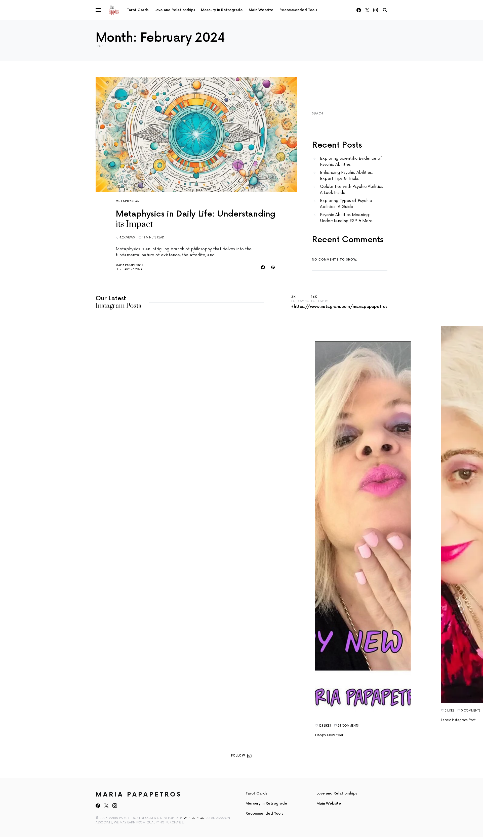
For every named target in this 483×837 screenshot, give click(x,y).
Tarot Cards (256, 793)
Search (317, 113)
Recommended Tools (264, 813)
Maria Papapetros (129, 265)
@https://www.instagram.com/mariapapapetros (339, 306)
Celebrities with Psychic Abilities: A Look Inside (352, 189)
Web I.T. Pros (194, 818)
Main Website (328, 803)
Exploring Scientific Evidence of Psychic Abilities (351, 161)
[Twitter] (367, 10)
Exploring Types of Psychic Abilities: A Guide (346, 203)
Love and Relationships (336, 793)
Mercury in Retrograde (266, 803)
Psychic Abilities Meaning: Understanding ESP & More (346, 217)
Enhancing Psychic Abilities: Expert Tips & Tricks (346, 175)
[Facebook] (358, 10)
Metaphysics (127, 201)
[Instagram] (375, 10)
